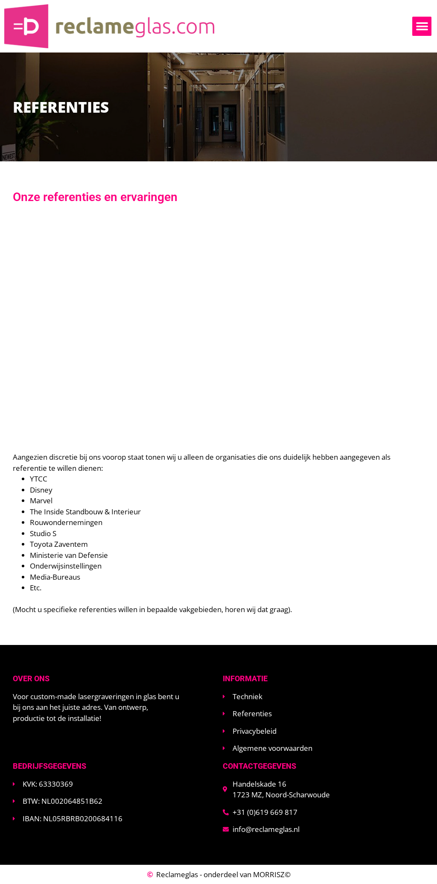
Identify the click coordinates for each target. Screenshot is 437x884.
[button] (422, 26)
